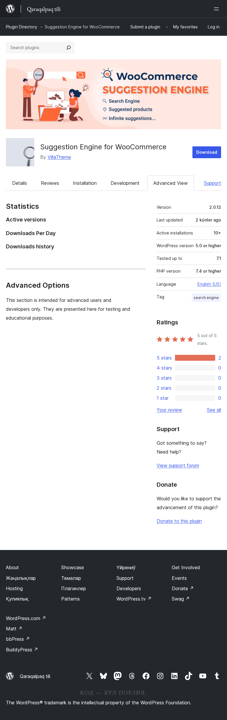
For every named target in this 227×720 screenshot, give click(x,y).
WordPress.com (26, 618)
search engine (206, 297)
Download (206, 152)
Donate (183, 588)
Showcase (72, 567)
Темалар (71, 578)
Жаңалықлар (21, 578)
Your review (169, 410)
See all (214, 410)
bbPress (18, 639)
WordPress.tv (134, 599)
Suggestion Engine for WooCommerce (103, 147)
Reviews (50, 183)
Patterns (70, 599)
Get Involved (186, 567)
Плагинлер (73, 588)
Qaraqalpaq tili (35, 676)
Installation (85, 183)
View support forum (178, 465)
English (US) (209, 284)
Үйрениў (126, 567)
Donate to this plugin (179, 521)
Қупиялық (17, 599)
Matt (14, 629)
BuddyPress (22, 650)
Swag (181, 599)
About (12, 567)
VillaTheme (59, 157)
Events (179, 578)
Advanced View (170, 183)
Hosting (14, 588)
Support (212, 183)
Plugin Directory (21, 26)
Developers (128, 588)
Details (19, 183)
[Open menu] (217, 9)
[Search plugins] (68, 48)
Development (125, 183)
